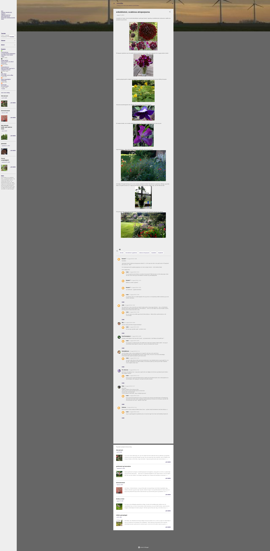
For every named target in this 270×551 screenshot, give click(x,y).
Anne (123, 386)
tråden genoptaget (121, 515)
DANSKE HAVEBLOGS (6, 12)
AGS (2, 11)
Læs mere (168, 462)
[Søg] (172, 4)
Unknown (124, 407)
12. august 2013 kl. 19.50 (134, 312)
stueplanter (160, 252)
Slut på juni (119, 450)
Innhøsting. (3, 80)
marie (127, 272)
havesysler (4, 84)
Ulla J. (123, 322)
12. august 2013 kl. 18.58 (132, 258)
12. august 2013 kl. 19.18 (136, 280)
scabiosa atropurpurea (144, 252)
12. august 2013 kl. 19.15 (134, 272)
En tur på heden (5, 86)
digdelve (3, 14)
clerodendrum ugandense (131, 252)
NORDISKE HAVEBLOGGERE (8, 18)
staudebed (153, 252)
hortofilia (120, 3)
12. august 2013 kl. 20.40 (136, 336)
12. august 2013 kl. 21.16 (135, 351)
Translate (12, 36)
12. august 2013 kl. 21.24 (134, 375)
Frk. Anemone (125, 370)
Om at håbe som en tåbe (7, 75)
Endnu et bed (120, 499)
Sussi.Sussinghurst (126, 336)
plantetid (3, 143)
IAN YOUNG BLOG (5, 16)
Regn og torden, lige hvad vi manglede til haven (8, 69)
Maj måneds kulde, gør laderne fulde (6, 127)
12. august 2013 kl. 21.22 (134, 358)
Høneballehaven (125, 351)
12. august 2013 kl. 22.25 (134, 411)
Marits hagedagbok (6, 79)
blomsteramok (120, 482)
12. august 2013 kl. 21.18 (134, 369)
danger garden (4, 60)
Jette (123, 305)
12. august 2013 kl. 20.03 (130, 322)
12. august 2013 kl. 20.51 (134, 327)
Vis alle (3, 88)
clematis (122, 252)
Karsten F (124, 258)
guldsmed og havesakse (123, 466)
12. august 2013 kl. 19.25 (136, 287)
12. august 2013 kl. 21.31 (130, 386)
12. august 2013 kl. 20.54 (134, 340)
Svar (123, 302)
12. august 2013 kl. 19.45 (134, 294)
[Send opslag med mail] (120, 250)
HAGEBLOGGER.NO (5, 15)
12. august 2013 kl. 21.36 (131, 407)
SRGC (2, 19)
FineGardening (4, 52)
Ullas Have (3, 74)
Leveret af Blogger (144, 547)
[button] (170, 12)
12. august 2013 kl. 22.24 (134, 395)
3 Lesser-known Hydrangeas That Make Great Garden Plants (8, 55)
